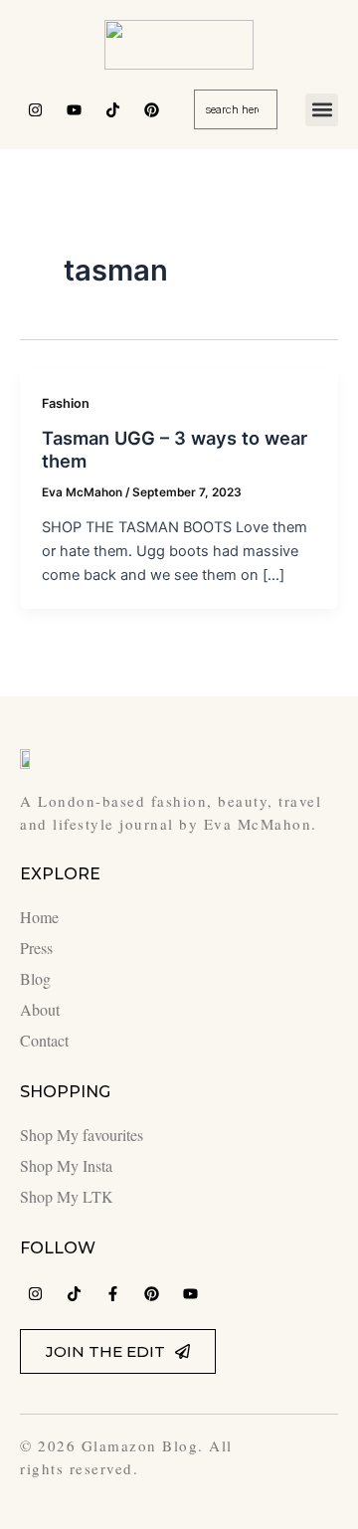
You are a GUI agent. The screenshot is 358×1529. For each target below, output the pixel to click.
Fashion (66, 403)
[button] (321, 110)
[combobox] (235, 109)
